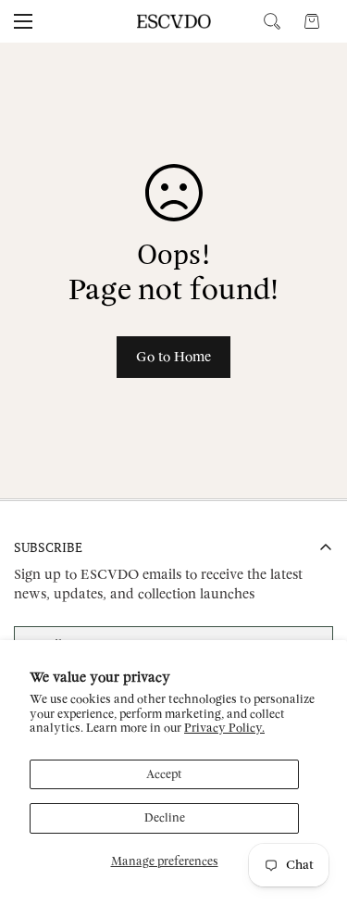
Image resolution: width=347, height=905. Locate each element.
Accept (164, 774)
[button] (312, 21)
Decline (164, 817)
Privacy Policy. (224, 728)
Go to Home (173, 357)
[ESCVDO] (174, 21)
